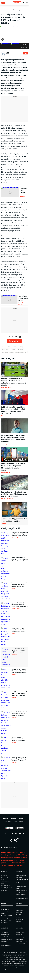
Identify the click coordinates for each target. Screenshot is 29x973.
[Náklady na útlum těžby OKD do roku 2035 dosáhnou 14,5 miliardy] (9, 299)
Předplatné (8, 821)
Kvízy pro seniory (5, 885)
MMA (17, 908)
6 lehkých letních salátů (22, 898)
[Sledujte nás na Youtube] (20, 833)
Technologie (4, 928)
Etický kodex (6, 969)
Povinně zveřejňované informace (18, 969)
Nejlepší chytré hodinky (7, 939)
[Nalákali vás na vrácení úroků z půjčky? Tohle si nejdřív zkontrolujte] (6, 657)
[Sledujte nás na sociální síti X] (9, 833)
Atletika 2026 (19, 919)
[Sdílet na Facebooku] (9, 336)
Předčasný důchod (20, 932)
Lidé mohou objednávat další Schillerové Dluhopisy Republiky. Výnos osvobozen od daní (20, 534)
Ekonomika (19, 928)
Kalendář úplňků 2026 (6, 888)
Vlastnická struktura (19, 965)
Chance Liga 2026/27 (9, 865)
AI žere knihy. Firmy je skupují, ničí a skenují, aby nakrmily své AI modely (19, 630)
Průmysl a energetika (17, 10)
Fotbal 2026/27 (20, 910)
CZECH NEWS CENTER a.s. (20, 952)
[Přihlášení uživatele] (23, 2)
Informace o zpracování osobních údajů (11, 963)
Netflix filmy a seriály (6, 945)
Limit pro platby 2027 (21, 937)
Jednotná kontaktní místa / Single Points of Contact (14, 967)
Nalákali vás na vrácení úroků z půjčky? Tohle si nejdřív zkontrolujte (18, 650)
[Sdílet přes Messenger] (16, 336)
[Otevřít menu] (26, 2)
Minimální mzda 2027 (21, 941)
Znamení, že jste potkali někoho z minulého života (22, 881)
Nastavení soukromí (9, 965)
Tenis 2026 (18, 915)
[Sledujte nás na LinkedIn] (5, 833)
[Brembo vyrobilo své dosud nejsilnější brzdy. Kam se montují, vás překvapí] (6, 591)
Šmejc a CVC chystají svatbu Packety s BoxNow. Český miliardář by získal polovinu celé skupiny (13, 382)
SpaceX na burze (5, 932)
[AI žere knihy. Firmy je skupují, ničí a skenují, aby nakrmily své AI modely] (6, 636)
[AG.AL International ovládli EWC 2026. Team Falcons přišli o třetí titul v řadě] (6, 700)
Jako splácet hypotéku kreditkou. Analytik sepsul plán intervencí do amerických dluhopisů (14, 494)
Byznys (8, 10)
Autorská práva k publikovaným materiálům (14, 959)
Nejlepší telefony (5, 934)
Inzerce (21, 818)
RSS (16, 821)
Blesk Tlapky (15, 852)
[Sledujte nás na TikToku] (23, 833)
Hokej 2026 (19, 912)
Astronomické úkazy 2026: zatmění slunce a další (21, 886)
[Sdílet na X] (12, 336)
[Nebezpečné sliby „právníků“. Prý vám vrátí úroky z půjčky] (14, 509)
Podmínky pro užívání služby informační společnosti (14, 961)
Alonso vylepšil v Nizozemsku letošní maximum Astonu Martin (19, 738)
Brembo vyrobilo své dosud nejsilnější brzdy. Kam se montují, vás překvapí (19, 584)
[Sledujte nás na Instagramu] (16, 833)
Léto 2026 (19, 871)
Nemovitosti (9, 857)
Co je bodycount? (5, 890)
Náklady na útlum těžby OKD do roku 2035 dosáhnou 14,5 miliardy (23, 298)
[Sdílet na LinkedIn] (20, 336)
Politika (3, 903)
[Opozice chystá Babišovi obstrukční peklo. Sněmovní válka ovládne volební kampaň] (6, 568)
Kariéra (21, 821)
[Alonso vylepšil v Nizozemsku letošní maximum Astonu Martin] (6, 745)
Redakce (13, 818)
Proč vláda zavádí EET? (6, 916)
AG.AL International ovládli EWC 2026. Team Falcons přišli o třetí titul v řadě (19, 693)
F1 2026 (18, 917)
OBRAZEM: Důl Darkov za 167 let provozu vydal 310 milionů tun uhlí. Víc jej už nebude (24, 190)
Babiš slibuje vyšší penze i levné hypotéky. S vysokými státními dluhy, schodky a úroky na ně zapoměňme (13, 410)
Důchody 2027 (19, 939)
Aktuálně (4, 871)
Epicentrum (4, 875)
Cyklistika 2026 (19, 921)
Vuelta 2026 (19, 865)
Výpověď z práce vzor (6, 920)
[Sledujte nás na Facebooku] (12, 833)
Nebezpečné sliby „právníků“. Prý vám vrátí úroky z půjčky (14, 520)
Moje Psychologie (6, 852)
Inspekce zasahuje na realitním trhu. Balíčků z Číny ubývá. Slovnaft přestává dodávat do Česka (13, 467)
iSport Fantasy (10, 855)
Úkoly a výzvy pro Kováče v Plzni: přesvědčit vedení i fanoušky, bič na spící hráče (19, 670)
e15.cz (2, 10)
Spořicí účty (19, 934)
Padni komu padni (5, 918)
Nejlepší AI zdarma (5, 937)
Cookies (24, 963)
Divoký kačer (4, 922)
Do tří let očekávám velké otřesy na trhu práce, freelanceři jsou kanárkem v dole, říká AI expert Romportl (13, 438)
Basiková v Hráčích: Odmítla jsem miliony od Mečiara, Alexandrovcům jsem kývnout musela (19, 713)
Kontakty (5, 818)
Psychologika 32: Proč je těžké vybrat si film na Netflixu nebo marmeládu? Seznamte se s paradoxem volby (19, 604)
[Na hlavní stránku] (3, 2)
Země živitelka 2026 (21, 943)
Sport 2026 (19, 903)
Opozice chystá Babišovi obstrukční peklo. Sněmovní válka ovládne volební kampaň (20, 559)
